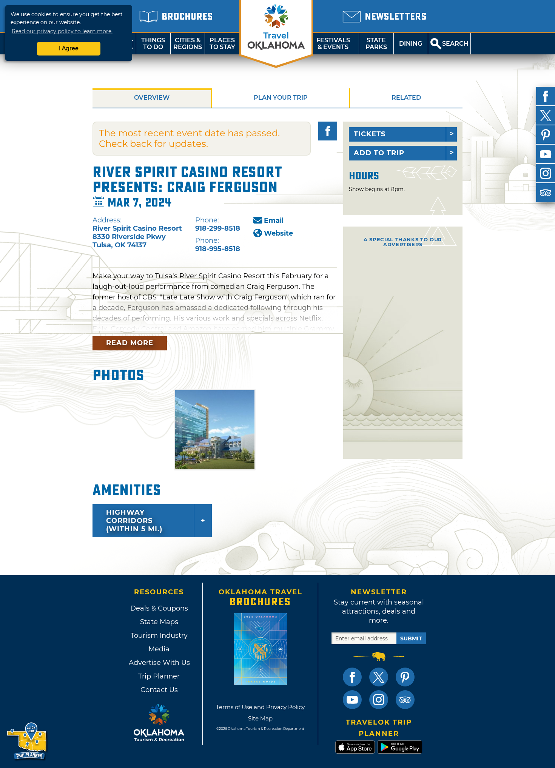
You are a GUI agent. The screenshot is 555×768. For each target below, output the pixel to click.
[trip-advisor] (545, 192)
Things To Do (153, 44)
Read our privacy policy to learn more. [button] (62, 31)
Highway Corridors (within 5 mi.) (134, 520)
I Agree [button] (69, 48)
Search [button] (455, 43)
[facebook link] (352, 677)
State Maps (159, 622)
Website (278, 233)
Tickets (369, 134)
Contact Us (159, 690)
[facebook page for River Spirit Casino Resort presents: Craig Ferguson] (327, 131)
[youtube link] (352, 699)
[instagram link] (378, 699)
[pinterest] (545, 134)
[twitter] (545, 115)
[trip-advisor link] (405, 699)
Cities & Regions (187, 44)
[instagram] (545, 173)
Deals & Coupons (159, 608)
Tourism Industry (159, 635)
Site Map (260, 718)
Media (159, 649)
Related (406, 97)
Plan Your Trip (281, 97)
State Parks (376, 44)
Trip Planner (159, 676)
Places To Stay (222, 44)
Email (274, 220)
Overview (152, 97)
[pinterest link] (405, 677)
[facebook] (545, 96)
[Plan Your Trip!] (27, 741)
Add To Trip (379, 153)
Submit (411, 638)
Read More (129, 343)
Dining (410, 43)
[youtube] (545, 154)
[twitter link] (378, 677)
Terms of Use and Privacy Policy (260, 707)
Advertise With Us (159, 663)
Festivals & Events (333, 44)
